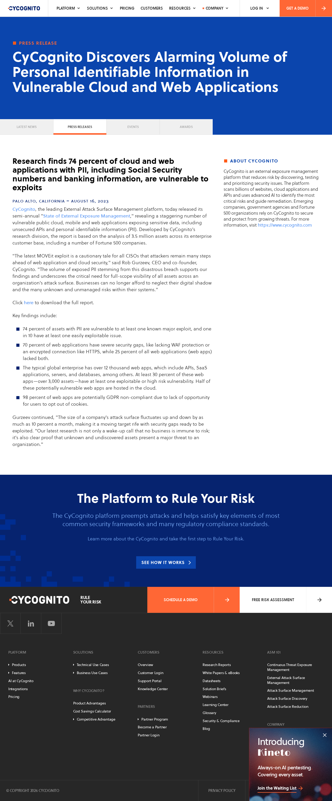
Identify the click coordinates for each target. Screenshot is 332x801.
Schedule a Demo (181, 599)
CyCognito (23, 209)
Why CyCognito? (89, 691)
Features (19, 672)
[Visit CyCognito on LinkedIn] (30, 623)
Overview (145, 664)
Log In (256, 8)
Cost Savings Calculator (92, 711)
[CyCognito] (24, 8)
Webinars (210, 696)
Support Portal (149, 680)
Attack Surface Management (290, 690)
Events (133, 127)
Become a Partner (152, 727)
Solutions (97, 8)
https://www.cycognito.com (285, 225)
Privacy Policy (221, 790)
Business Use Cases (92, 672)
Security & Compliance (221, 720)
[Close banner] (324, 735)
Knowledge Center (153, 688)
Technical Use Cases (93, 664)
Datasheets (211, 680)
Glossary (209, 712)
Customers (152, 8)
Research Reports (217, 664)
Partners (146, 706)
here (28, 302)
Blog (206, 728)
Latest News (27, 127)
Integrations (18, 688)
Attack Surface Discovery (287, 698)
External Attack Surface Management (286, 680)
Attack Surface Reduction (287, 706)
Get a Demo (297, 8)
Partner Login (148, 735)
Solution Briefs (214, 688)
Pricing (127, 8)
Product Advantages (89, 703)
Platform (66, 8)
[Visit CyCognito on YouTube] (51, 623)
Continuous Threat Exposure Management (289, 667)
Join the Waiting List (277, 788)
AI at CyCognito (20, 680)
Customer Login (150, 672)
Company (214, 8)
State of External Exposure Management (86, 216)
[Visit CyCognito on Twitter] (10, 623)
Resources (180, 8)
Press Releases (80, 127)
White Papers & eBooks (221, 672)
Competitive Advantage (96, 719)
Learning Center (216, 704)
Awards (186, 127)
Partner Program (154, 719)
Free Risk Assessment (273, 599)
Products (19, 664)
